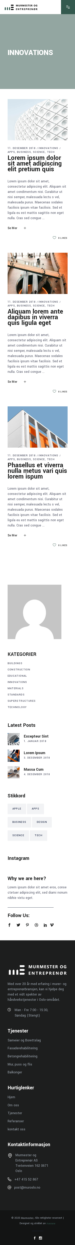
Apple (16, 809)
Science (39, 152)
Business (24, 152)
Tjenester (15, 1113)
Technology (17, 707)
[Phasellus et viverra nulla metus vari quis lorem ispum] (38, 427)
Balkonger (15, 1072)
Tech (51, 152)
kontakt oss (16, 1129)
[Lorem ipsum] (14, 756)
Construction (19, 669)
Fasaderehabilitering (23, 1048)
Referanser (16, 1121)
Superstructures (22, 701)
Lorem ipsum (34, 753)
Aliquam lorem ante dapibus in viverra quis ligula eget (35, 317)
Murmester (27, 1218)
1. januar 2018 (35, 741)
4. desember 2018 (37, 774)
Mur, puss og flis (20, 1064)
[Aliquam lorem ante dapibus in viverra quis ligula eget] (38, 273)
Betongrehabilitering (22, 1056)
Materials (16, 688)
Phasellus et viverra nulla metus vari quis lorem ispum (37, 471)
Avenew (50, 1223)
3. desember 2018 (37, 758)
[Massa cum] (14, 772)
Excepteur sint (36, 736)
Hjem (11, 1097)
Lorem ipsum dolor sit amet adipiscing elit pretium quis (35, 163)
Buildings (15, 663)
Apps (11, 152)
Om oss (13, 1105)
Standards (16, 694)
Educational (17, 676)
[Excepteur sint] (14, 739)
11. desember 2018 (22, 148)
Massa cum (33, 769)
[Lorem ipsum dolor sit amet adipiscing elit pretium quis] (38, 119)
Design (42, 822)
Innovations (48, 148)
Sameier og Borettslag (24, 1040)
